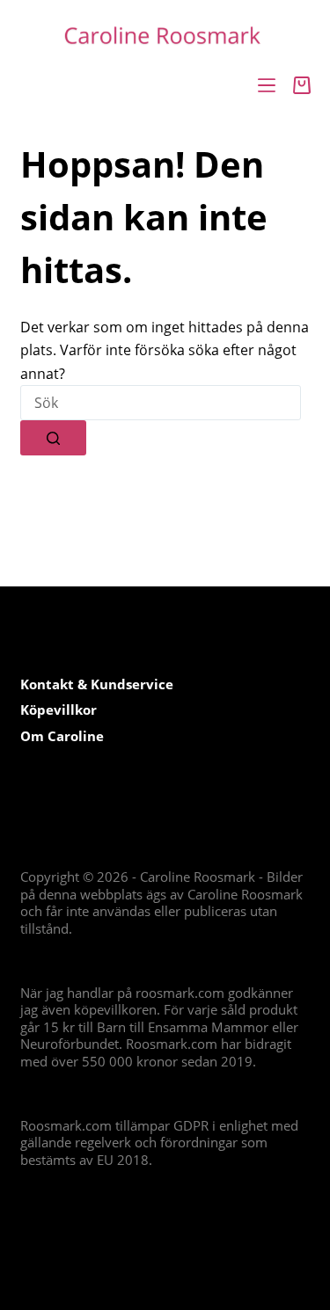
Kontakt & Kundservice (96, 684)
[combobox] (160, 402)
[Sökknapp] (53, 437)
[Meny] (266, 85)
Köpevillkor (58, 709)
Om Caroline (62, 736)
